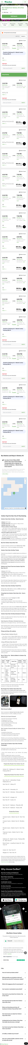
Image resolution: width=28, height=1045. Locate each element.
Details (3, 60)
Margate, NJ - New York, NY (9, 852)
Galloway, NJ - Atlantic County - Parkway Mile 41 (5, 176)
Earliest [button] (23, 36)
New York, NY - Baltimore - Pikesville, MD (13, 805)
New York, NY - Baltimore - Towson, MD (12, 807)
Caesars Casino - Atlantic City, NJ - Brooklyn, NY (13, 822)
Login (25, 1)
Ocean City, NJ (5, 389)
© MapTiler (11, 508)
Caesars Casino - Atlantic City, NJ (5, 155)
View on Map (5, 473)
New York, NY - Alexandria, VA (10, 789)
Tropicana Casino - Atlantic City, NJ (5, 134)
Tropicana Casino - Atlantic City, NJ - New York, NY (13, 833)
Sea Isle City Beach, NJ (5, 355)
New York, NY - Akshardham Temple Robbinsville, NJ (11, 781)
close (26, 1043)
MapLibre (6, 508)
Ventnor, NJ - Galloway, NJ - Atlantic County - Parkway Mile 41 (13, 770)
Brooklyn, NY (19, 217)
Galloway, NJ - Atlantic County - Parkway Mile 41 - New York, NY (14, 839)
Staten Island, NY (20, 197)
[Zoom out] (25, 481)
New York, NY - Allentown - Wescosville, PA (13, 792)
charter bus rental (5, 862)
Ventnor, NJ (4, 45)
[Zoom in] (25, 479)
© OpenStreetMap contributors (18, 508)
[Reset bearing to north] (25, 483)
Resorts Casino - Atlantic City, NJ (5, 113)
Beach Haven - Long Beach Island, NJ (5, 85)
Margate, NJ (4, 423)
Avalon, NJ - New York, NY (9, 850)
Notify (23, 68)
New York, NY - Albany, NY (9, 784)
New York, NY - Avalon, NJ (9, 799)
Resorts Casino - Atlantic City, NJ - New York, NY (14, 828)
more (3, 49)
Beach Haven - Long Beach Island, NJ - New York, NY (13, 844)
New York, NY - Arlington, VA (10, 797)
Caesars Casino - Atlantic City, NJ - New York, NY (14, 817)
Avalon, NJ (4, 321)
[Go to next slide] (25, 952)
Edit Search (14, 16)
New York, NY (20, 45)
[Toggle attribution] (25, 508)
